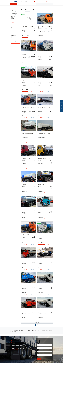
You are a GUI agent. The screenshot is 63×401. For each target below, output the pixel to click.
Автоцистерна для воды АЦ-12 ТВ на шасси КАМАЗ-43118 (44, 107)
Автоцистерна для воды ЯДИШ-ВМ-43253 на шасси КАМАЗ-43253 (28, 107)
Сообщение (38, 353)
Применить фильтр (15, 43)
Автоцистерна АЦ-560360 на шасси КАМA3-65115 (45, 26)
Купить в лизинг (32, 37)
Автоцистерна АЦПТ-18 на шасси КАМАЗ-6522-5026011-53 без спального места (28, 26)
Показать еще (37, 322)
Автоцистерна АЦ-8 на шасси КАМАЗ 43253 (28, 53)
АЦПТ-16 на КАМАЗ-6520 (25, 234)
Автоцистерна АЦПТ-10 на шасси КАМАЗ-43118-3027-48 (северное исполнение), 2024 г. (44, 53)
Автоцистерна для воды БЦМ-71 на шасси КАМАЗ (28, 133)
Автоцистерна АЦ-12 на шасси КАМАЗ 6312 (28, 158)
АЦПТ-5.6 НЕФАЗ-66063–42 (42, 184)
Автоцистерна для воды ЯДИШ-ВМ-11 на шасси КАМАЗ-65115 (28, 80)
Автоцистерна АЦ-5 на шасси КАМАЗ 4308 (44, 158)
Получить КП (41, 37)
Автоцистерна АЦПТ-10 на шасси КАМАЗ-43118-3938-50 (44, 209)
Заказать (25, 37)
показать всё (12, 22)
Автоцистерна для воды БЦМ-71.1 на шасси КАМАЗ (44, 133)
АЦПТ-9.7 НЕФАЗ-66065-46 (25, 184)
